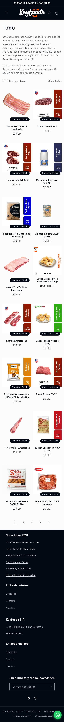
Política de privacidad (52, 711)
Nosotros (10, 607)
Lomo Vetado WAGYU (17, 180)
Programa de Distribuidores (21, 555)
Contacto (10, 600)
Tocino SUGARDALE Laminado (16, 128)
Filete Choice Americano (16, 447)
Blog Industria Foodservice (20, 575)
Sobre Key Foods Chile (18, 568)
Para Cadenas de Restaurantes (23, 542)
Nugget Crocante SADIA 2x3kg (47, 449)
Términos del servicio (44, 716)
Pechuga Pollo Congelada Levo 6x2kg (16, 235)
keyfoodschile (16, 711)
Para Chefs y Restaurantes (20, 548)
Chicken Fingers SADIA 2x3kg (47, 235)
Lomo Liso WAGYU (47, 126)
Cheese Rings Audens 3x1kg (47, 342)
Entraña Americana (16, 340)
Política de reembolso (23, 716)
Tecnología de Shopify (31, 711)
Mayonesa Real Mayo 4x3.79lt (47, 181)
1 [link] (15, 522)
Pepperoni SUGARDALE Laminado (47, 503)
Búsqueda (11, 593)
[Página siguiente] (48, 522)
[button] (6, 13)
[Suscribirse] (51, 686)
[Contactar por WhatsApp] (58, 715)
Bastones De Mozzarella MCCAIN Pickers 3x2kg (17, 395)
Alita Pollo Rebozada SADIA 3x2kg (17, 503)
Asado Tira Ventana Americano (16, 288)
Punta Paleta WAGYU (47, 394)
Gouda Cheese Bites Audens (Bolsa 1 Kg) (47, 280)
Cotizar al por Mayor (17, 562)
